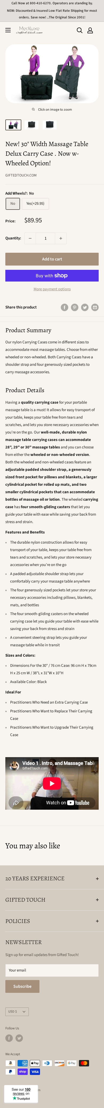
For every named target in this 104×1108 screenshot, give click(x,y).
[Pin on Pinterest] (74, 307)
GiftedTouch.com (21, 175)
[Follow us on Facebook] (9, 1038)
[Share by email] (95, 307)
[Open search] (80, 30)
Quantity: (13, 238)
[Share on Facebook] (64, 307)
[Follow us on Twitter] (19, 1038)
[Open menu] (8, 30)
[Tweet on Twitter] (85, 307)
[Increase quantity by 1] (60, 238)
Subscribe (22, 986)
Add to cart (52, 259)
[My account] (90, 30)
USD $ (12, 1011)
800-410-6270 (40, 3)
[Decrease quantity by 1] (30, 238)
